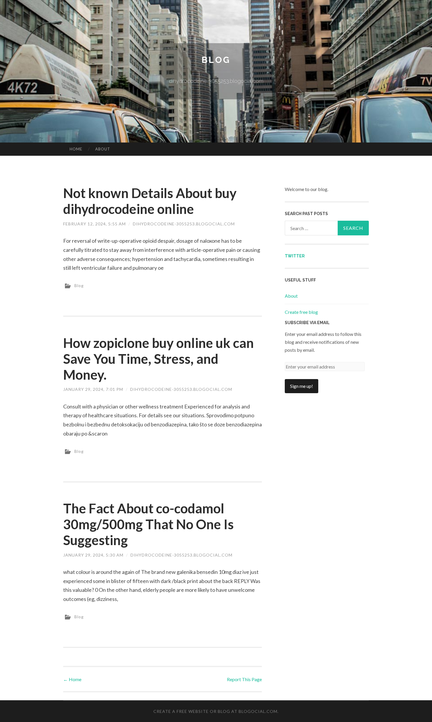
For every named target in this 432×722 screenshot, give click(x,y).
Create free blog (301, 312)
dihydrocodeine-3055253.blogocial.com (184, 223)
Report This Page (244, 679)
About (102, 149)
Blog (216, 60)
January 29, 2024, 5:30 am (93, 554)
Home (76, 149)
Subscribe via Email (307, 322)
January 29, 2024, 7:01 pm (93, 389)
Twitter (295, 256)
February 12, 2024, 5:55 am (94, 223)
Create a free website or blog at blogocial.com (215, 711)
